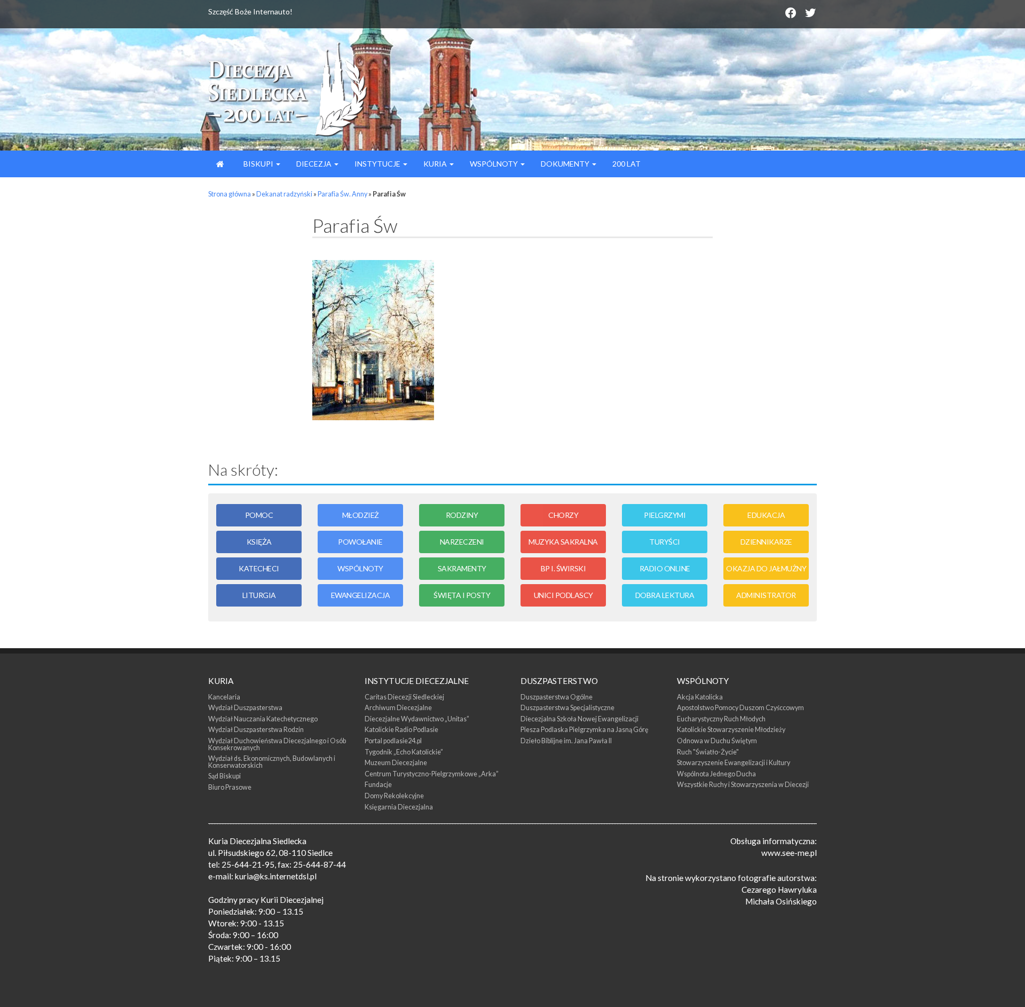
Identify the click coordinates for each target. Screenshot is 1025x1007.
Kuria (435, 163)
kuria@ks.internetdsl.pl (276, 876)
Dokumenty (566, 163)
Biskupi (258, 163)
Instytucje (378, 163)
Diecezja (314, 163)
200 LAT (626, 163)
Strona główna (229, 194)
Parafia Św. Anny (342, 194)
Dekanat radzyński (284, 194)
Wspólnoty (494, 163)
